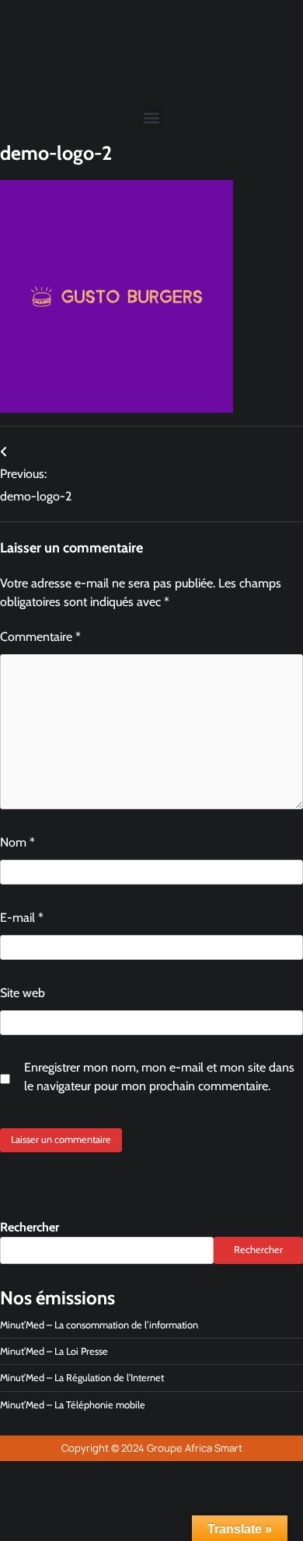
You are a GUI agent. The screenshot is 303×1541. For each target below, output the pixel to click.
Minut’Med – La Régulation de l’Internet (82, 1377)
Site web (22, 992)
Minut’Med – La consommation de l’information (99, 1325)
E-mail (22, 917)
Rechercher (29, 1227)
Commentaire (40, 636)
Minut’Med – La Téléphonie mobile (72, 1405)
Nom (17, 842)
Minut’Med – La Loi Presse (54, 1351)
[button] (152, 118)
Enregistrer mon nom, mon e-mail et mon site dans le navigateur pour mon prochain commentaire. (159, 1076)
